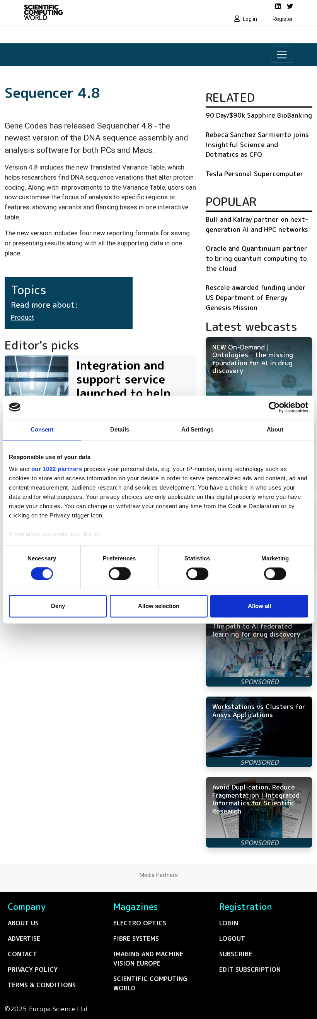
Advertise (24, 938)
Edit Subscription (250, 969)
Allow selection (158, 606)
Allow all (259, 606)
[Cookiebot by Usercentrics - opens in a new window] (274, 407)
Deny (58, 606)
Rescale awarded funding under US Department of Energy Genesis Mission (256, 297)
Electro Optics (139, 923)
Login (228, 923)
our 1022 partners (56, 469)
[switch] (120, 574)
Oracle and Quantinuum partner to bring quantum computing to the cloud (256, 258)
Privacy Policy (33, 969)
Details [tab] (119, 429)
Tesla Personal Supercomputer (254, 173)
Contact (22, 954)
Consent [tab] (42, 429)
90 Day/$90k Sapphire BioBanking (259, 115)
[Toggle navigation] (282, 54)
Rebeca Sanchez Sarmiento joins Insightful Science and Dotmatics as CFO (257, 144)
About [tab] (275, 429)
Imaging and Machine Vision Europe (148, 959)
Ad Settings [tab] (197, 429)
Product (22, 317)
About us (23, 923)
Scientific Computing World (150, 983)
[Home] (89, 12)
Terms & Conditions (42, 985)
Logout (232, 938)
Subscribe (235, 954)
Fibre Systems (136, 938)
